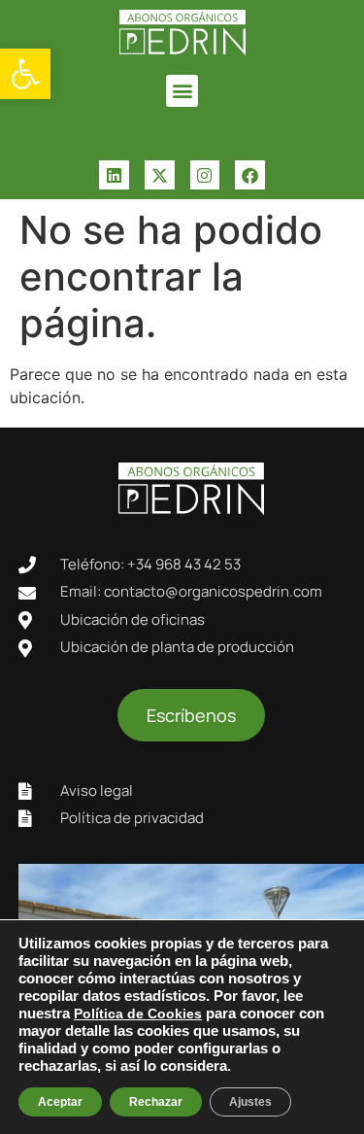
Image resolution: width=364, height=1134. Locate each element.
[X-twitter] (160, 175)
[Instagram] (205, 175)
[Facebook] (250, 175)
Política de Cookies (138, 1013)
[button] (25, 74)
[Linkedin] (114, 175)
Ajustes (250, 1102)
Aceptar (60, 1102)
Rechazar (155, 1102)
